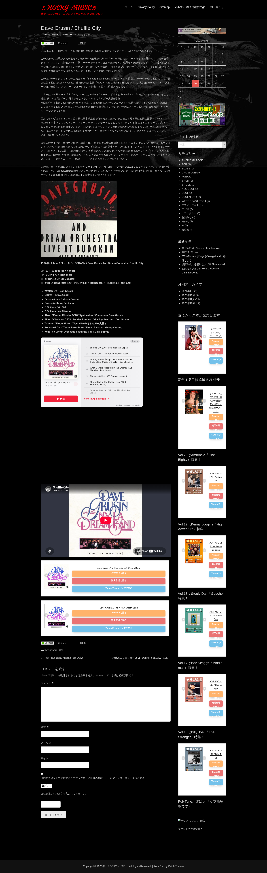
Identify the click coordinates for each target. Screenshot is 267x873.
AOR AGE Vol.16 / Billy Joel (216, 754)
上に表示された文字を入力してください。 (64, 793)
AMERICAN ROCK (192, 160)
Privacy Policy (146, 7)
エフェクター (189, 213)
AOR (184, 164)
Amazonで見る (118, 572)
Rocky (65, 34)
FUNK (185, 176)
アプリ (185, 209)
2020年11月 (188, 299)
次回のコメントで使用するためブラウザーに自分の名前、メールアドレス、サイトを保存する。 (94, 778)
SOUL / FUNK (189, 197)
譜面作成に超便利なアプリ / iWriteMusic (204, 264)
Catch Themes (176, 866)
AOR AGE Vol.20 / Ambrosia (216, 477)
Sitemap (164, 7)
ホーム (129, 7)
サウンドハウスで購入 (190, 829)
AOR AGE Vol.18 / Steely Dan (216, 615)
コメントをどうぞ (81, 34)
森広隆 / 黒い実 (190, 252)
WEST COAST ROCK (194, 201)
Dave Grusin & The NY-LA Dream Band (119, 607)
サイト (44, 758)
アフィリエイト (190, 205)
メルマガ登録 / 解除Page (189, 7)
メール (46, 743)
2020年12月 (188, 295)
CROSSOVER (50, 650)
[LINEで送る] (47, 43)
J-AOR (185, 180)
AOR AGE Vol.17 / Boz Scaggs (216, 685)
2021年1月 (188, 291)
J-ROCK (186, 184)
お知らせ (187, 217)
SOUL (185, 193)
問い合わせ (217, 7)
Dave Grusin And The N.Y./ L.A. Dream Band (118, 568)
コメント (47, 683)
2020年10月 (188, 303)
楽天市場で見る (118, 580)
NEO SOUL (188, 189)
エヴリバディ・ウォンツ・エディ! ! (216, 332)
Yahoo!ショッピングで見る (118, 588)
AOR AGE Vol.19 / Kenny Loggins (216, 546)
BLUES (186, 168)
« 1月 (181, 96)
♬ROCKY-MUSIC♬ (69, 7)
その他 (185, 221)
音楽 (61, 650)
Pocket (81, 43)
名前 (45, 727)
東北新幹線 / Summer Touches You (201, 248)
